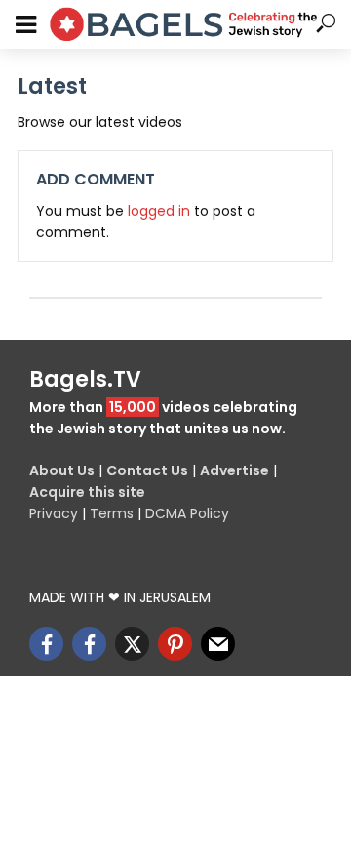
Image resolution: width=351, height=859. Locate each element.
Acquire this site (87, 492)
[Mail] (218, 644)
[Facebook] (46, 644)
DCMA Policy (187, 513)
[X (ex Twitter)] (132, 644)
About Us (62, 470)
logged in (159, 211)
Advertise (234, 470)
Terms (112, 513)
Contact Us (147, 470)
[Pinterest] (175, 644)
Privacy (53, 513)
